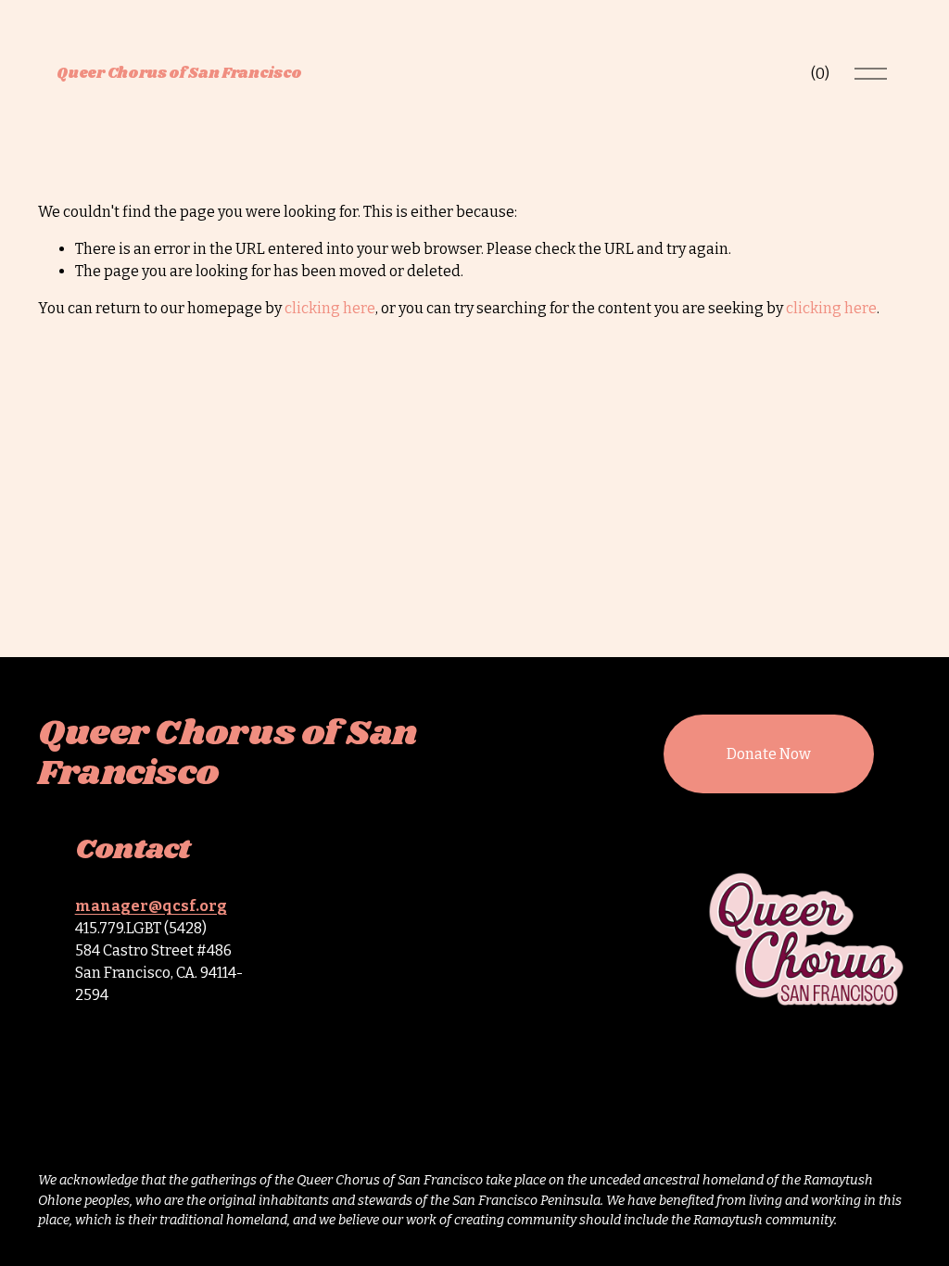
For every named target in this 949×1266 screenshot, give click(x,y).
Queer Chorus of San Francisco (179, 73)
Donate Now (769, 754)
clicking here (330, 308)
